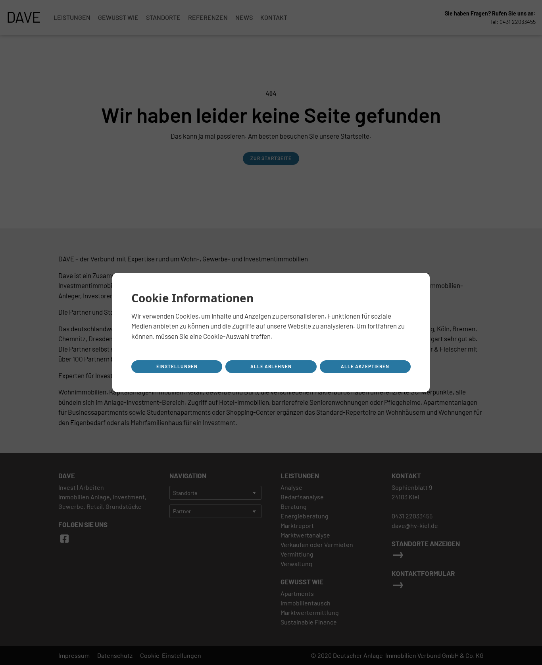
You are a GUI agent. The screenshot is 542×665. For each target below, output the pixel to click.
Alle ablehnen (271, 366)
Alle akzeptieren (365, 366)
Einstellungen (177, 366)
